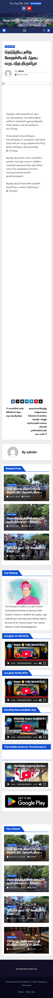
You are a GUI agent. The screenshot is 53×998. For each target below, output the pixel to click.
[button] (44, 30)
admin (21, 71)
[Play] (8, 663)
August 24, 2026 (17, 857)
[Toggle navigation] (25, 30)
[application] (26, 654)
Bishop (21, 992)
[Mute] (40, 663)
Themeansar (26, 985)
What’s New (30, 992)
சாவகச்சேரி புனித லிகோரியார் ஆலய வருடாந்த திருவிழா (15, 412)
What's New (10, 46)
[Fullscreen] (44, 663)
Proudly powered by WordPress (18, 982)
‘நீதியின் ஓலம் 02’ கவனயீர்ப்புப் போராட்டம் (26, 549)
